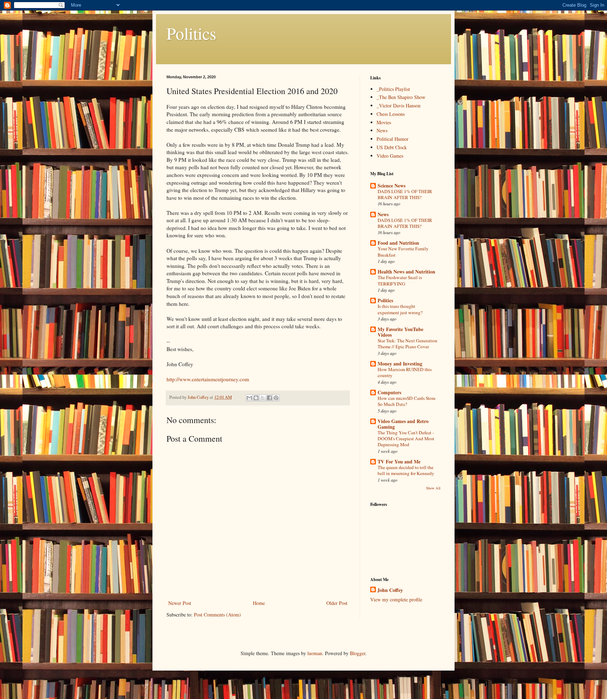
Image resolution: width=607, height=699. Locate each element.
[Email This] (249, 397)
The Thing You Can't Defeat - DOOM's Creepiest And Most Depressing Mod (406, 438)
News (382, 130)
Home (259, 603)
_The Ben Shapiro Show (401, 97)
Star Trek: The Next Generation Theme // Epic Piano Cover (407, 343)
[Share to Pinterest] (276, 397)
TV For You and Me (399, 461)
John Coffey (390, 590)
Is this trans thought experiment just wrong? (400, 309)
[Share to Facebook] (269, 397)
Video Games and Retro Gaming (403, 423)
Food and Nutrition (398, 242)
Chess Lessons (391, 114)
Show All (433, 488)
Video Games (390, 155)
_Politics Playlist (393, 89)
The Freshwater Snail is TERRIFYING (400, 280)
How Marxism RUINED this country (405, 372)
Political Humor (393, 139)
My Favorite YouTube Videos (400, 331)
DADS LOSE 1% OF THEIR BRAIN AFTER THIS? (405, 194)
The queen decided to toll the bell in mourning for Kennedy (406, 470)
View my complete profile (396, 599)
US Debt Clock (392, 147)
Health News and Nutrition (406, 271)
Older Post (336, 603)
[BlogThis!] (256, 397)
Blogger (357, 653)
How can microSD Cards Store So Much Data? (407, 401)
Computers (389, 392)
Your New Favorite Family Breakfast (403, 251)
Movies (384, 122)
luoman (314, 653)
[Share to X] (262, 397)
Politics (191, 33)
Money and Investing (400, 363)
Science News (391, 185)
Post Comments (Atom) (217, 614)
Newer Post (179, 603)
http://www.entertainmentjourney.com (208, 379)
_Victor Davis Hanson (398, 105)
